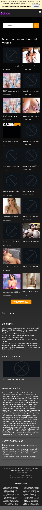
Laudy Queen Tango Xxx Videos (22, 418)
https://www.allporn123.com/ (31, 496)
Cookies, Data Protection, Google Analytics (16, 6)
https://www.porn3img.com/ (31, 501)
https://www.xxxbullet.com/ (11, 499)
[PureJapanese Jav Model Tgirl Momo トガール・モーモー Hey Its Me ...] (11, 188)
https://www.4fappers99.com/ (10, 488)
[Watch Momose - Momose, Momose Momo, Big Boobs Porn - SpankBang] (31, 63)
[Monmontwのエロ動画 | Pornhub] (11, 138)
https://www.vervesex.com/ (11, 497)
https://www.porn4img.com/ (31, 503)
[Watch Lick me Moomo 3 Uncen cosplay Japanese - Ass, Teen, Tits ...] (31, 238)
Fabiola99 (6, 412)
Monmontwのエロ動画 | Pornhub (13, 141)
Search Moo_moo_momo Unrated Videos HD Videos (21, 451)
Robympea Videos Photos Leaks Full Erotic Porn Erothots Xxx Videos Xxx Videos (18, 394)
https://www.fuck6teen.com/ (31, 490)
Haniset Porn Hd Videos (25, 433)
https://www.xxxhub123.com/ (10, 500)
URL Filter (21, 470)
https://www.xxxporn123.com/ (11, 501)
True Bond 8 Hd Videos (24, 435)
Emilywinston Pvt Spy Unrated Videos (22, 429)
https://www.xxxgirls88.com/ (31, 487)
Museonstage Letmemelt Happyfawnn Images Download (21, 410)
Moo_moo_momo (28, 191)
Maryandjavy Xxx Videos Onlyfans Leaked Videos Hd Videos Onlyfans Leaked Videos (19, 407)
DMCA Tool (28, 470)
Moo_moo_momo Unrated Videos (14, 379)
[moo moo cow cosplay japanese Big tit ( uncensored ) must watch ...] (11, 63)
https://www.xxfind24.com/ (11, 503)
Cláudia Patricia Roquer (27, 425)
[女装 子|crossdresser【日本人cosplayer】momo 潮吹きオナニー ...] (11, 88)
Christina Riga (23, 400)
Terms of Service (28, 468)
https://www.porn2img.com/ (31, 500)
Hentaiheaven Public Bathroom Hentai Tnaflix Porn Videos (20, 403)
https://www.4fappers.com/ (11, 487)
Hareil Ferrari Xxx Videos (10, 397)
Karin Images (6, 418)
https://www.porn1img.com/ (31, 499)
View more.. (21, 302)
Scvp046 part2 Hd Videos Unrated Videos (19, 401)
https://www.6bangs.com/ (10, 490)
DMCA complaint (7, 349)
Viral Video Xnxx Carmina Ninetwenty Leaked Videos (20, 416)
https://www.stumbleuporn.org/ (31, 504)
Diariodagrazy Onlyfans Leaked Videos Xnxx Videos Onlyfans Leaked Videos (19, 420)
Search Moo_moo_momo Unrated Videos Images (19, 457)
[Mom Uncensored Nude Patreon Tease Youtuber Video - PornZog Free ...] (11, 163)
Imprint (20, 468)
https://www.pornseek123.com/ (31, 491)
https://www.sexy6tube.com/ (31, 488)
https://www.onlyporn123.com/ (31, 497)
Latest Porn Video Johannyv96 (29, 414)
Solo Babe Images (19, 423)
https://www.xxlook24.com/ (11, 504)
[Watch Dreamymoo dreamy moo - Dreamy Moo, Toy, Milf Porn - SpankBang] (31, 88)
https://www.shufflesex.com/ (10, 496)
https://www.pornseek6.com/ (31, 493)
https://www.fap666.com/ (10, 493)
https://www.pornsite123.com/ (11, 494)
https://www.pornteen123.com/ (31, 494)
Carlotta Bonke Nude (31, 395)
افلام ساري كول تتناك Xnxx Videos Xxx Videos (20, 430)
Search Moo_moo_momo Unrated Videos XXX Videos (21, 449)
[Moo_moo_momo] (31, 188)
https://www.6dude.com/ (10, 491)
